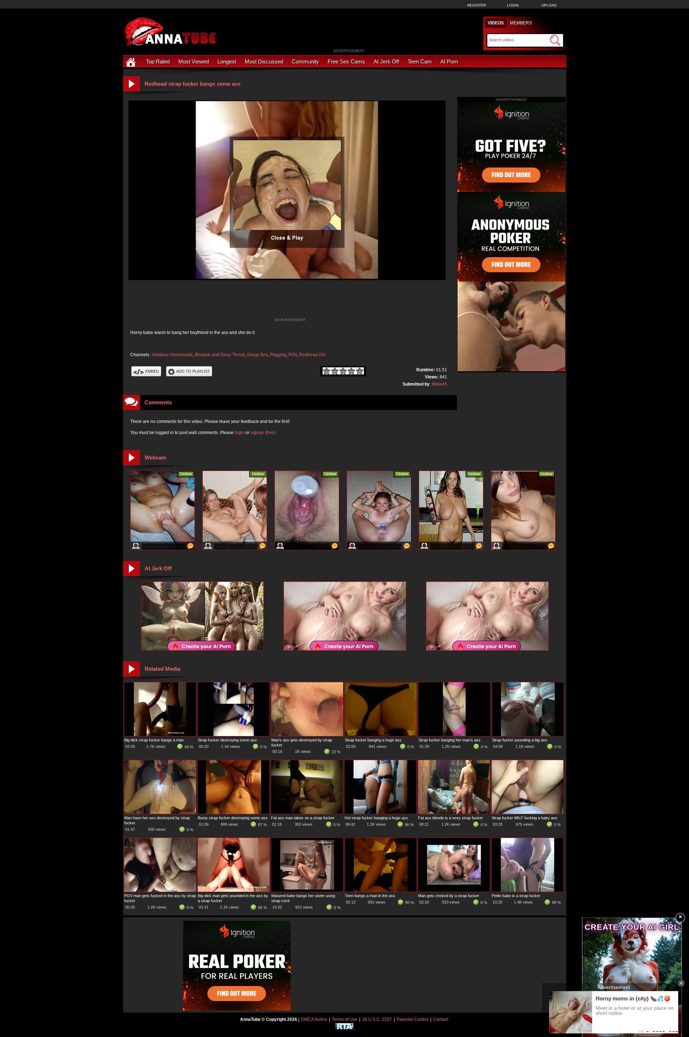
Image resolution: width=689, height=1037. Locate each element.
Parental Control (412, 1019)
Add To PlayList (193, 371)
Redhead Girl (312, 354)
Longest (226, 61)
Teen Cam (420, 61)
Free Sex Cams (346, 61)
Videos (496, 22)
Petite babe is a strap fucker (516, 896)
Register (476, 5)
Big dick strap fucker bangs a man (154, 740)
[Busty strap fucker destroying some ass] (233, 812)
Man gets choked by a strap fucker (448, 896)
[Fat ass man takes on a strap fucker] (307, 812)
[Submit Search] (555, 40)
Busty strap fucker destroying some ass (233, 818)
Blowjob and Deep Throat (220, 354)
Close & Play (287, 238)
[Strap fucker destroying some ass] (233, 734)
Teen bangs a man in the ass (370, 896)
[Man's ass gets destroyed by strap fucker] (307, 734)
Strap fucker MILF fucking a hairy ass (524, 818)
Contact (440, 1019)
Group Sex (257, 354)
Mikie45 (439, 384)
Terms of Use (344, 1019)
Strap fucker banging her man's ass (449, 740)
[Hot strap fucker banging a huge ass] (380, 812)
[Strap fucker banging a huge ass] (381, 734)
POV (293, 354)
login (239, 432)
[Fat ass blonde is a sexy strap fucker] (454, 812)
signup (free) (262, 432)
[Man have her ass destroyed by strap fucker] (160, 812)
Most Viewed (193, 61)
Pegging (278, 354)
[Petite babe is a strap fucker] (527, 890)
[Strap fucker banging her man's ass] (454, 734)
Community (305, 61)
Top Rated (158, 61)
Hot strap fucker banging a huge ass (376, 818)
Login (513, 5)
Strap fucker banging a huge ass (373, 740)
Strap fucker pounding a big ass (519, 740)
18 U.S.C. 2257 (377, 1019)
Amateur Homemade (172, 354)
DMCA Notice (314, 1019)
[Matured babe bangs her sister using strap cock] (307, 890)
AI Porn (449, 61)
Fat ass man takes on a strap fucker (302, 818)
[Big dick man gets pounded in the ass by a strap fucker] (233, 890)
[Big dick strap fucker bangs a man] (160, 734)
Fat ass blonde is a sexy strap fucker (450, 818)
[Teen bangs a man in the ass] (381, 890)
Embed (152, 371)
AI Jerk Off (386, 61)
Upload (549, 5)
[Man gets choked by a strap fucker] (454, 890)
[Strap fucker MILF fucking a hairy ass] (527, 812)
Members (521, 22)
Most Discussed (264, 61)
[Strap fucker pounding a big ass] (528, 734)
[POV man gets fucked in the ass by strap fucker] (160, 890)
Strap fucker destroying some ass (227, 740)
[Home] (131, 61)
